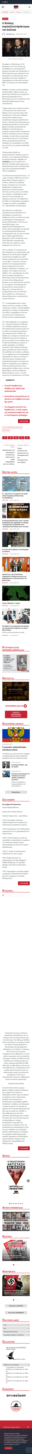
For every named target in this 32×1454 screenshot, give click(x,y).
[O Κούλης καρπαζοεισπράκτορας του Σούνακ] (16, 56)
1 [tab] (13, 1265)
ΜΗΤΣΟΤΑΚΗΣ (18, 427)
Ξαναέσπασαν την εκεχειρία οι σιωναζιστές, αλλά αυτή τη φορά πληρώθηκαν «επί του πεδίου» (8, 457)
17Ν (5, 1325)
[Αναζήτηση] (29, 7)
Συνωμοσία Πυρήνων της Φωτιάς (14, 1335)
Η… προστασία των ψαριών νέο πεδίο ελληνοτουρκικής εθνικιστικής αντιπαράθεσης (15, 496)
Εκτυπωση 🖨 (24, 421)
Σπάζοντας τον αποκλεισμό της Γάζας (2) (17, 1378)
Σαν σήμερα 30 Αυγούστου (11, 804)
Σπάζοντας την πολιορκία (11, 1365)
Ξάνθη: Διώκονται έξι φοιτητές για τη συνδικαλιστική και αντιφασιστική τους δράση (22, 455)
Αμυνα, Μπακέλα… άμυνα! (11, 603)
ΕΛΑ (5, 1328)
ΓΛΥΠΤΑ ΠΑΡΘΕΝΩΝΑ (8, 427)
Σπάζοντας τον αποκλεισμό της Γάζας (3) (17, 1374)
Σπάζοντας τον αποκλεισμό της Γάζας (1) (17, 1381)
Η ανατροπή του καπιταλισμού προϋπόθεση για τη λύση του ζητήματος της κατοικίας (15, 1256)
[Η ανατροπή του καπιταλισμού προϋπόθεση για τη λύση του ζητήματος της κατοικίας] (16, 1250)
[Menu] (3, 7)
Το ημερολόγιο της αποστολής (15, 1367)
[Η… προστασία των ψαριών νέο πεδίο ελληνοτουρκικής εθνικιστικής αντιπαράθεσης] (16, 483)
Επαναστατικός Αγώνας (11, 1331)
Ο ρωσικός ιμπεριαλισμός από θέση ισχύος (14, 748)
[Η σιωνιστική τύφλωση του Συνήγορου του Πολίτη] (16, 539)
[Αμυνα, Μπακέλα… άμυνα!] (16, 593)
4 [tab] (18, 1265)
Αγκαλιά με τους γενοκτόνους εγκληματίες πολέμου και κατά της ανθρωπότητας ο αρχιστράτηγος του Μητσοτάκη (14, 577)
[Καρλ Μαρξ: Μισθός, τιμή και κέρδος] (6, 764)
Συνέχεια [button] (8, 1448)
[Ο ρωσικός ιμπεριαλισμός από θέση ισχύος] (16, 734)
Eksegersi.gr (10, 34)
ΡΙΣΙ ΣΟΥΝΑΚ (6, 430)
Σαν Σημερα (8, 800)
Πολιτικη (5, 18)
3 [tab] (17, 1265)
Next (28, 1180)
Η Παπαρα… (8, 891)
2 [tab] (15, 1265)
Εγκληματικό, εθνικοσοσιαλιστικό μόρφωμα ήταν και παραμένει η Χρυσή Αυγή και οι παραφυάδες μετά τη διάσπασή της (15, 1293)
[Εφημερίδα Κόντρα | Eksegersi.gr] (16, 7)
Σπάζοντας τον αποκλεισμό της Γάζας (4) (17, 1370)
